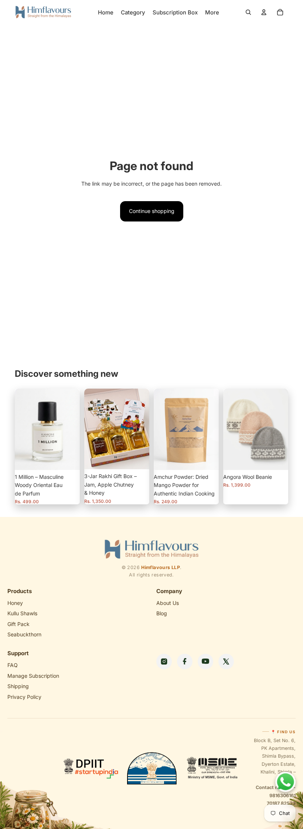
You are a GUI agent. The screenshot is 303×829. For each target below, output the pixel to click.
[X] (226, 661)
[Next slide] (210, 429)
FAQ (12, 665)
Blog (161, 613)
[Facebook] (185, 661)
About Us (167, 603)
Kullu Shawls (22, 613)
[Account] (264, 12)
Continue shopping (151, 211)
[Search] (248, 12)
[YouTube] (205, 661)
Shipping (18, 686)
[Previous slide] (162, 429)
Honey (15, 603)
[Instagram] (164, 661)
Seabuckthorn (24, 634)
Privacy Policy (24, 697)
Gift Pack (18, 624)
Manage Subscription (33, 676)
